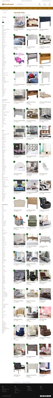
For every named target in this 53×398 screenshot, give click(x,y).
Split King (3, 119)
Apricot (3, 226)
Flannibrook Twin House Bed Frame (19, 246)
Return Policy (29, 389)
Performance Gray (4, 296)
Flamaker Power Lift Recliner (31, 282)
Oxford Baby (3, 80)
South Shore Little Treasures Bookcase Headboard (45, 66)
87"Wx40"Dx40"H (4, 104)
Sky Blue (3, 216)
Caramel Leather (4, 242)
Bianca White (3, 230)
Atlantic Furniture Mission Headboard (32, 65)
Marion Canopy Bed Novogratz (43, 120)
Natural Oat (3, 289)
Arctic (2, 227)
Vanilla (3, 321)
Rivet (2, 83)
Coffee (3, 209)
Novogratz (3, 79)
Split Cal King (4, 118)
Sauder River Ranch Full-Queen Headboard (31, 102)
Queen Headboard (4, 115)
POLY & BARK (4, 82)
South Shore (3, 195)
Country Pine (3, 249)
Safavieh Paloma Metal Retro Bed (44, 227)
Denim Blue (3, 259)
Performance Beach (4, 293)
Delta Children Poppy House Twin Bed (19, 263)
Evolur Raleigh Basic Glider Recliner (19, 227)
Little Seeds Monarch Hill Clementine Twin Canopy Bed (32, 174)
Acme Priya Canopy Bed (43, 319)
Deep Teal (3, 257)
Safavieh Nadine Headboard (18, 319)
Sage (2, 309)
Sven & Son (3, 93)
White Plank (3, 325)
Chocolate (3, 245)
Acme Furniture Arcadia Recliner (31, 227)
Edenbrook (3, 46)
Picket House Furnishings (5, 81)
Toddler (3, 121)
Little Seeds (3, 66)
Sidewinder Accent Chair (43, 282)
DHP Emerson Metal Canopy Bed (18, 356)
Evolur (3, 49)
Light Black (3, 275)
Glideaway (3, 160)
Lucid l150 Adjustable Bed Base (31, 319)
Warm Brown (3, 323)
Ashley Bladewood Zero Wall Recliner (44, 337)
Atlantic (3, 131)
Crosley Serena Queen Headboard (32, 246)
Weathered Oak (4, 324)
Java (2, 214)
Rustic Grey (3, 306)
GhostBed (3, 159)
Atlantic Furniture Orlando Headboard (32, 29)
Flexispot (3, 51)
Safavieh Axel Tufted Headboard (18, 138)
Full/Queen (3, 107)
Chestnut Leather (4, 244)
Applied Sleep (4, 30)
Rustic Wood (3, 307)
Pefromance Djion (4, 292)
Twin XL (3, 122)
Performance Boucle (4, 294)
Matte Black (3, 280)
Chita (2, 35)
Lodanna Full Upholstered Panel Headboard (31, 264)
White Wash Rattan (4, 327)
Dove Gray (3, 262)
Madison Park (4, 68)
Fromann (3, 52)
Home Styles (3, 162)
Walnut (3, 217)
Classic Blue (3, 247)
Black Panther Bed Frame (17, 192)
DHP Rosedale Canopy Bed (18, 282)
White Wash (3, 326)
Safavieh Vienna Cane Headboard (44, 138)
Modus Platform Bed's (5, 177)
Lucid (2, 67)
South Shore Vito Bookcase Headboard (19, 120)
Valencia (3, 94)
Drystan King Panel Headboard (31, 356)
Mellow (3, 69)
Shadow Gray (4, 311)
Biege (3, 231)
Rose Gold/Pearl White (5, 304)
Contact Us (16, 389)
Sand (2, 310)
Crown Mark (3, 144)
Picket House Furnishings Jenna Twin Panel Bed (44, 357)
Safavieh (3, 84)
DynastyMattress (4, 45)
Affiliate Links (16, 392)
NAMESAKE (3, 77)
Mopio (3, 76)
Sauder (3, 85)
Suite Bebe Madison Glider (43, 173)
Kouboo (3, 60)
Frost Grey (3, 265)
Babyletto (3, 33)
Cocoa (3, 248)
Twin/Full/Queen (4, 123)
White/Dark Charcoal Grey (5, 328)
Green (3, 272)
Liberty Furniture (4, 62)
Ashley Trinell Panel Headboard (31, 120)
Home (3, 10)
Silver (2, 313)
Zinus (2, 96)
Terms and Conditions (18, 390)
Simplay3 (3, 194)
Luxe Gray (3, 279)
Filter (3, 22)
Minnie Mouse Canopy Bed (18, 65)
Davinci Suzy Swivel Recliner (31, 337)
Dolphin (3, 261)
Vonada (3, 95)
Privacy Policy (4, 390)
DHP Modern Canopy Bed (30, 138)
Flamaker (3, 50)
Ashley (3, 31)
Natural (3, 215)
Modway (3, 178)
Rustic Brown (3, 305)
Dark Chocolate (4, 210)
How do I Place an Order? (5, 389)
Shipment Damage (29, 390)
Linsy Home (3, 65)
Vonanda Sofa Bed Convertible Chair (44, 263)
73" (2, 103)
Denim (3, 258)
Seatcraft (3, 191)
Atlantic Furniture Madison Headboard (19, 84)
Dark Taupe (3, 256)
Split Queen (3, 120)
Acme (3, 28)
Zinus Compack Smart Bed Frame (19, 29)
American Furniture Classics (5, 29)
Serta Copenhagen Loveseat (43, 246)
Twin (2, 124)
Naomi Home (3, 78)
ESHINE (3, 48)
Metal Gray (3, 281)
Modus (3, 176)
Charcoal (3, 243)
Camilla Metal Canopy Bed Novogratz (32, 192)
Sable (3, 308)
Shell (2, 312)
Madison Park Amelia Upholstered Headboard (31, 375)
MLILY (3, 175)
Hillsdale (3, 161)
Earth (2, 263)
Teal (2, 320)
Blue (2, 234)
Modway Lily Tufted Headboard (44, 29)
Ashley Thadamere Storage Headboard (45, 192)
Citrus (3, 246)
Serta (2, 192)
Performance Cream (4, 295)
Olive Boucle (3, 291)
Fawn (2, 264)
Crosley (3, 143)
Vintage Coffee (4, 322)
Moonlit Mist (3, 288)
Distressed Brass (4, 260)
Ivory (2, 274)
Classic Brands (4, 36)
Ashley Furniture (4, 32)
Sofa (2, 117)
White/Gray (3, 329)
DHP (2, 44)
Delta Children (4, 146)
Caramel (3, 241)
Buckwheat (3, 240)
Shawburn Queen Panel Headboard (44, 84)
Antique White (4, 225)
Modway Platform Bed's (5, 179)
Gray (2, 212)
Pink (2, 297)
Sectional (3, 116)
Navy (2, 290)
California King (4, 105)
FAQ (15, 391)
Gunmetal (3, 273)
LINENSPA (3, 64)
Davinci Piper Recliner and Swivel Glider (19, 338)
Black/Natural (4, 233)
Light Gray (3, 278)
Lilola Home (3, 63)
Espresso (3, 211)
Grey (2, 213)
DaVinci (3, 145)
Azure (3, 228)
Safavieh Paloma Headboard (18, 173)
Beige (3, 229)
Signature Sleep (4, 193)
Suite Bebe (3, 92)
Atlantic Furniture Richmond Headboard (18, 47)
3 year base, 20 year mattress (6, 102)
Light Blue (3, 276)
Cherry (3, 208)
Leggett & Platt (4, 61)
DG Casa (3, 147)
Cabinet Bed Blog (4, 391)
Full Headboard (4, 106)
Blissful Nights (4, 34)
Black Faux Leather (4, 232)
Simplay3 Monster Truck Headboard (32, 84)
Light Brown (3, 277)
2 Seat (3, 101)
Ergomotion (3, 47)
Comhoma (3, 37)
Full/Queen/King (4, 108)
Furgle (3, 53)
